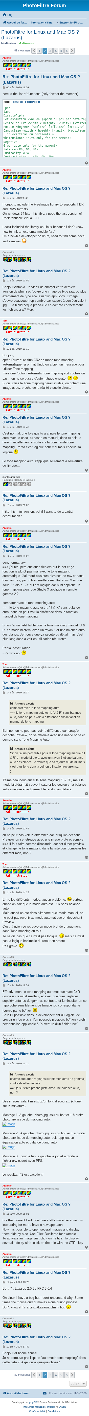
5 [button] (61, 50)
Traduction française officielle (39, 1406)
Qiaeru (63, 1406)
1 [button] (39, 50)
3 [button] (50, 50)
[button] (33, 51)
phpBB (33, 1402)
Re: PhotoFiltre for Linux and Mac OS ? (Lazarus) (41, 79)
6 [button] (66, 50)
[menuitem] (7, 15)
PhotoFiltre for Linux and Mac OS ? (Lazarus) (40, 34)
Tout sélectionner (26, 102)
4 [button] (56, 50)
